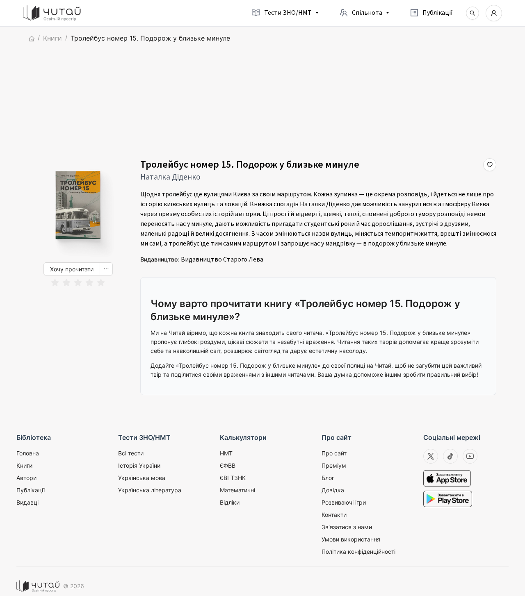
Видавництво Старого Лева (222, 259)
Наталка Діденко (170, 177)
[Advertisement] (262, 100)
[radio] (55, 283)
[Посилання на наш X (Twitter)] (430, 456)
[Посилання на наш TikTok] (450, 456)
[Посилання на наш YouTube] (470, 456)
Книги (52, 38)
